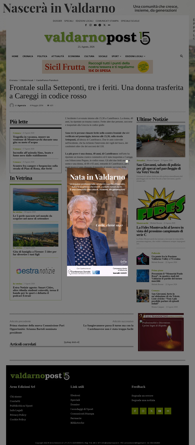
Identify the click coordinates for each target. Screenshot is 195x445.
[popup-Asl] (97, 275)
